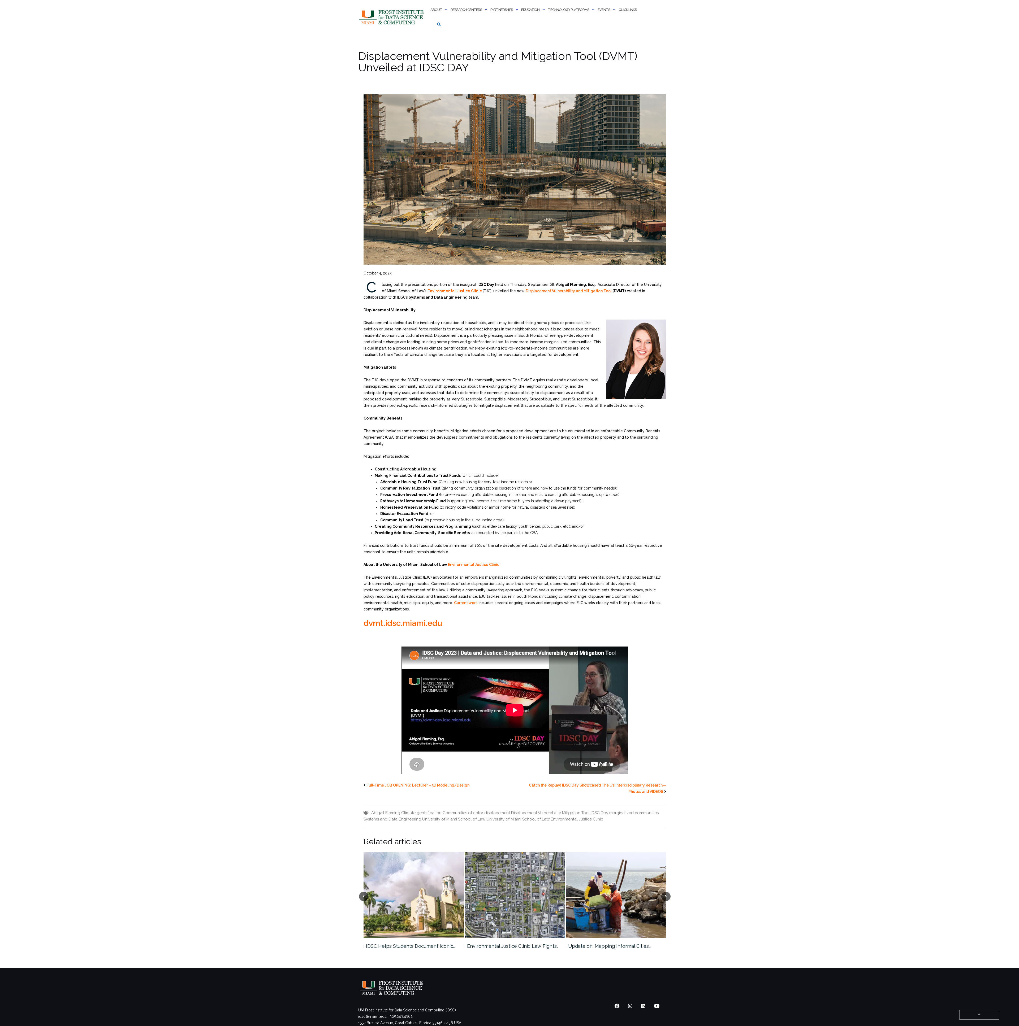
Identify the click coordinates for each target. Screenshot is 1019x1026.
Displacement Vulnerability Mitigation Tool (550, 812)
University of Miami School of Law (453, 819)
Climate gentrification (421, 812)
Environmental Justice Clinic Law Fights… (513, 946)
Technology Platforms (568, 10)
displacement (497, 812)
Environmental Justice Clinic (473, 564)
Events (604, 10)
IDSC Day (599, 812)
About (436, 10)
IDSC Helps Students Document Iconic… (410, 946)
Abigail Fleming (385, 812)
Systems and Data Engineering (392, 819)
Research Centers (466, 10)
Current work (466, 603)
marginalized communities (634, 812)
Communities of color (463, 812)
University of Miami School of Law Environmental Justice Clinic (544, 819)
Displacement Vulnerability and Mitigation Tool (569, 291)
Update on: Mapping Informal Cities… (609, 946)
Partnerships (501, 10)
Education (530, 10)
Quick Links (628, 10)
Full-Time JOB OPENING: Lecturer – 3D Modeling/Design (417, 785)
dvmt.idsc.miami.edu (403, 623)
